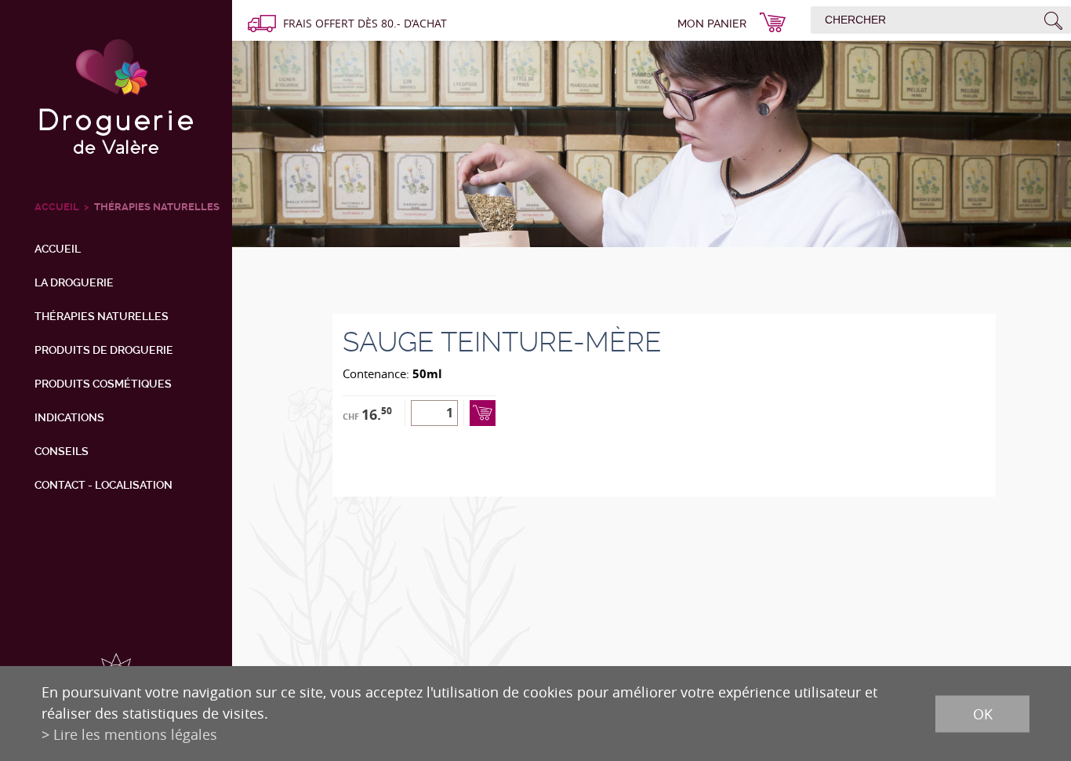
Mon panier (711, 23)
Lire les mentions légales (135, 734)
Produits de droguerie (103, 350)
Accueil (57, 248)
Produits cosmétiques (103, 383)
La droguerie (74, 282)
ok (983, 713)
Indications (69, 417)
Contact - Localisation (103, 485)
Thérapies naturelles (157, 207)
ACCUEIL (56, 207)
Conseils (61, 451)
